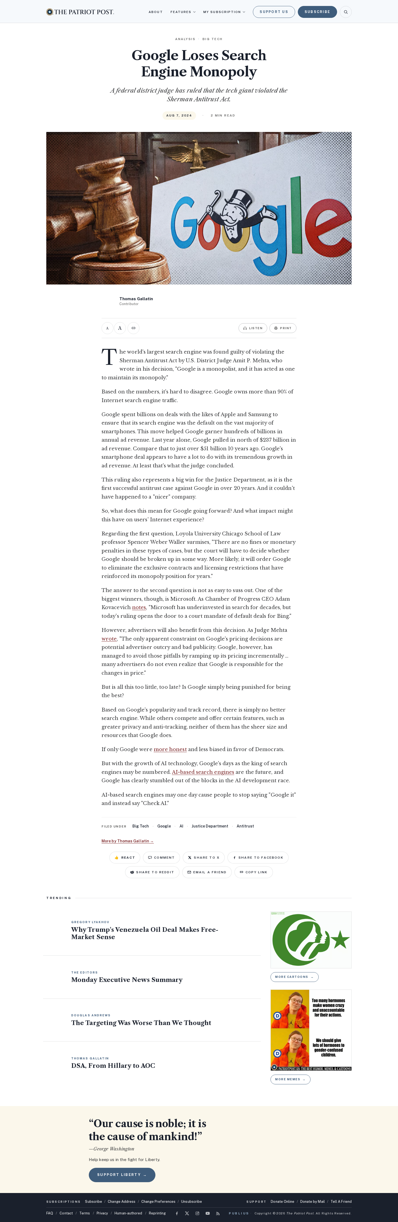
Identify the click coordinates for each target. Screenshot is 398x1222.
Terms (84, 1213)
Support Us (274, 12)
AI (181, 826)
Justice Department (210, 826)
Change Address (121, 1202)
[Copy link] (133, 328)
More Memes (290, 1079)
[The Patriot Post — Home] (80, 11)
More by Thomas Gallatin (128, 841)
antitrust (245, 826)
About (156, 12)
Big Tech (140, 826)
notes (139, 607)
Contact (66, 1213)
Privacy (102, 1213)
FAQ (49, 1213)
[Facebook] (176, 1213)
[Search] (346, 12)
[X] (187, 1213)
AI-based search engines (203, 772)
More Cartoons (294, 976)
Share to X (207, 857)
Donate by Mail (312, 1202)
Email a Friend (210, 872)
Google (164, 826)
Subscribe (317, 12)
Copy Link (256, 872)
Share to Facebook (261, 857)
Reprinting (157, 1213)
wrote (109, 639)
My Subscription (222, 12)
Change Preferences (158, 1202)
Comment (164, 857)
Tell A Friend (341, 1202)
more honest (170, 749)
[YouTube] (207, 1213)
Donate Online (282, 1202)
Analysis (185, 39)
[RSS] (218, 1213)
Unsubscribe (191, 1202)
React (125, 857)
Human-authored (128, 1213)
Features (181, 12)
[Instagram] (197, 1213)
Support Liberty (122, 1175)
